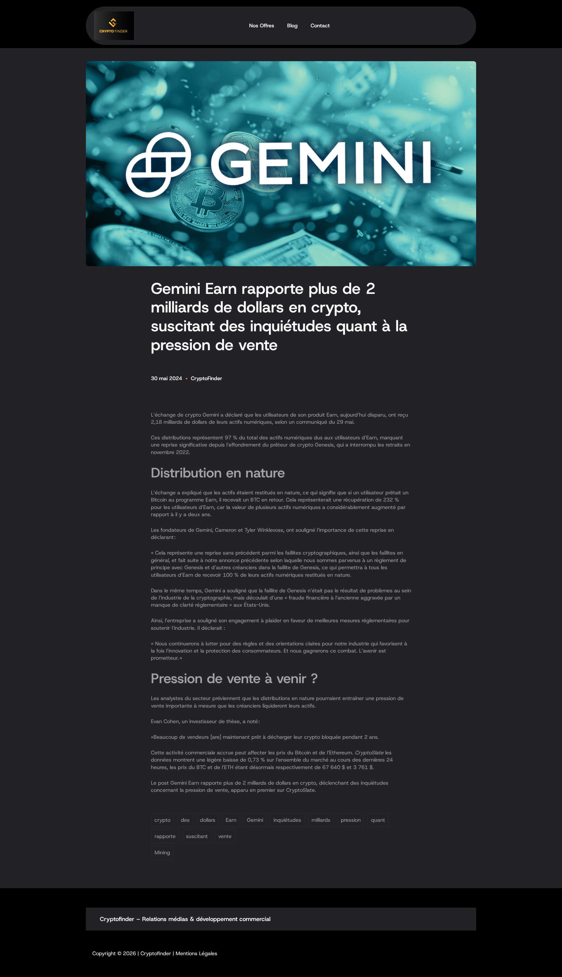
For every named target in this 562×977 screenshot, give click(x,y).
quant (378, 820)
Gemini (255, 820)
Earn (231, 820)
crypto (162, 820)
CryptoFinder (206, 378)
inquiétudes (287, 820)
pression (351, 820)
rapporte (165, 836)
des (185, 820)
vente (225, 836)
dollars (207, 820)
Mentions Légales (196, 953)
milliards (321, 820)
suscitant (197, 836)
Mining (162, 852)
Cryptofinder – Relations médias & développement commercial (185, 919)
